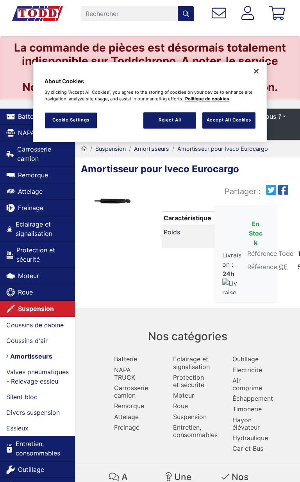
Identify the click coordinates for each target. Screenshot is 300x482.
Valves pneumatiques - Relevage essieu (37, 376)
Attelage (30, 191)
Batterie (125, 359)
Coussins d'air (27, 341)
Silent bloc (22, 397)
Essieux (17, 428)
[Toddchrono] (37, 13)
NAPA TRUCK (124, 373)
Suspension (36, 308)
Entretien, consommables (38, 448)
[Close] (256, 71)
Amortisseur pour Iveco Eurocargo (222, 148)
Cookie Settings (70, 120)
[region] (150, 102)
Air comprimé (247, 384)
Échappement (252, 398)
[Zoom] (112, 201)
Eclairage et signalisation (34, 228)
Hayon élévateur (246, 423)
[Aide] (221, 13)
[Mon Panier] (278, 13)
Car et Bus (247, 448)
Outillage (31, 469)
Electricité (247, 370)
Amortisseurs (30, 356)
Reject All (170, 120)
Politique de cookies (207, 99)
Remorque (33, 175)
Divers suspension (33, 412)
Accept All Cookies (229, 120)
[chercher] (186, 13)
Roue (25, 292)
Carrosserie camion (34, 153)
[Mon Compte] (249, 13)
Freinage (30, 208)
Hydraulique (250, 438)
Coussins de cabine (35, 325)
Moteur (28, 276)
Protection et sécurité (35, 254)
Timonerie (247, 409)
